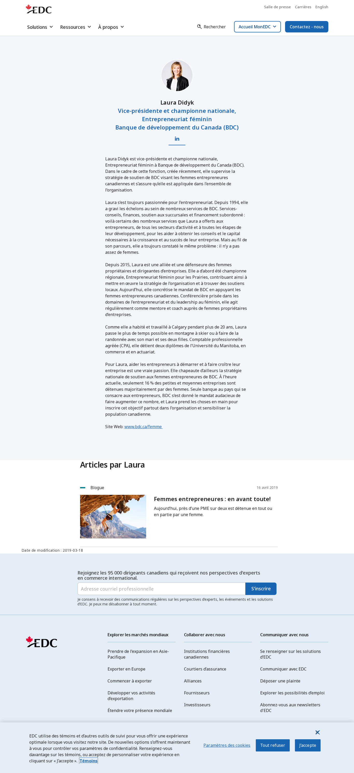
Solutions (37, 27)
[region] (177, 747)
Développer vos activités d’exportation (131, 695)
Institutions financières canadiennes (207, 654)
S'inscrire (261, 588)
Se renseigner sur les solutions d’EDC (290, 654)
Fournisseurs (197, 693)
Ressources (72, 27)
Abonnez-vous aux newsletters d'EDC (290, 707)
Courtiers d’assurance (205, 669)
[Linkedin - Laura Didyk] (177, 138)
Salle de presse (277, 6)
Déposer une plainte (280, 681)
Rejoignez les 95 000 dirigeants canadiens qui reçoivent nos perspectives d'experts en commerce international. (168, 575)
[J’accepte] (317, 732)
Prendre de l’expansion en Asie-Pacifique (138, 654)
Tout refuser (272, 745)
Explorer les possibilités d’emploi (292, 693)
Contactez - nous (307, 27)
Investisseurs (197, 705)
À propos (108, 27)
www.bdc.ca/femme (143, 426)
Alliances (193, 681)
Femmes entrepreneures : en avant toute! (212, 499)
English (321, 6)
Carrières (303, 6)
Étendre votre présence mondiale (140, 710)
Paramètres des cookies (227, 745)
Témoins (88, 761)
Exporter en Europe (126, 669)
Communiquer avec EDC (283, 669)
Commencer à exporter (130, 681)
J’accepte (307, 745)
